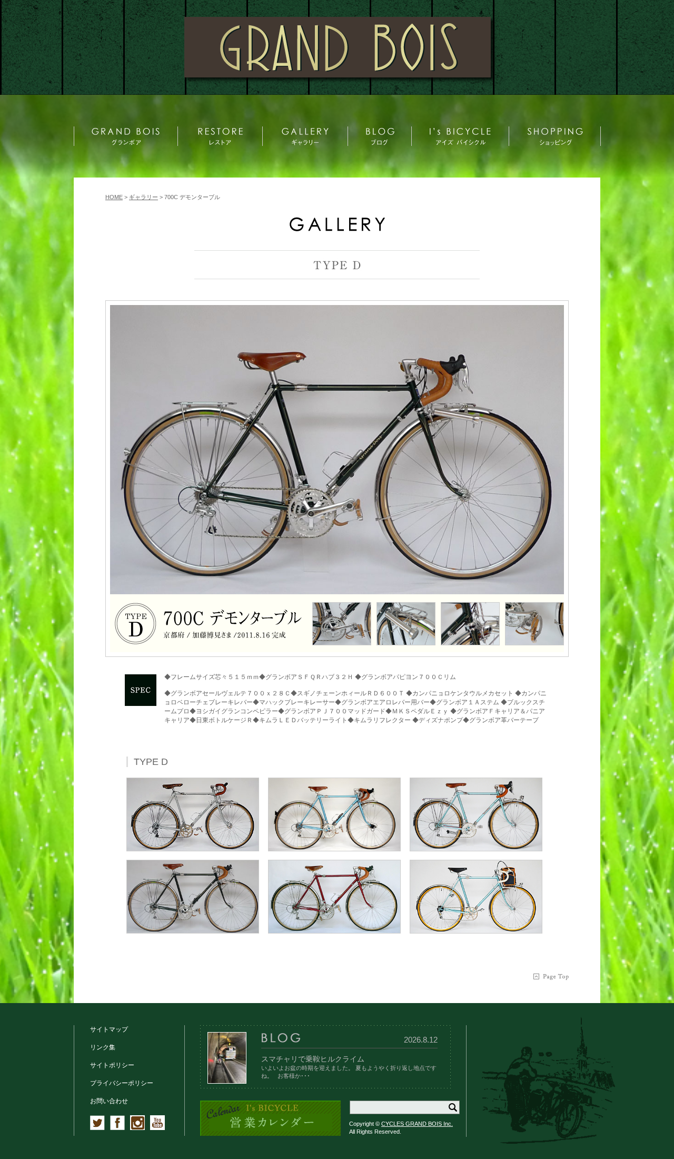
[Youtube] (157, 1128)
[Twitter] (97, 1128)
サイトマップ (109, 1029)
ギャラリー (143, 197)
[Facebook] (117, 1128)
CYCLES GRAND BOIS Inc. (417, 1124)
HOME (114, 197)
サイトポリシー (112, 1065)
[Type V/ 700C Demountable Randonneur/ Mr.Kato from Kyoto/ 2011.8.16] (337, 449)
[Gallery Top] (337, 229)
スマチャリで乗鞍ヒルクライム (312, 1059)
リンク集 (102, 1047)
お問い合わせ (109, 1101)
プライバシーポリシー (121, 1083)
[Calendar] (270, 1134)
